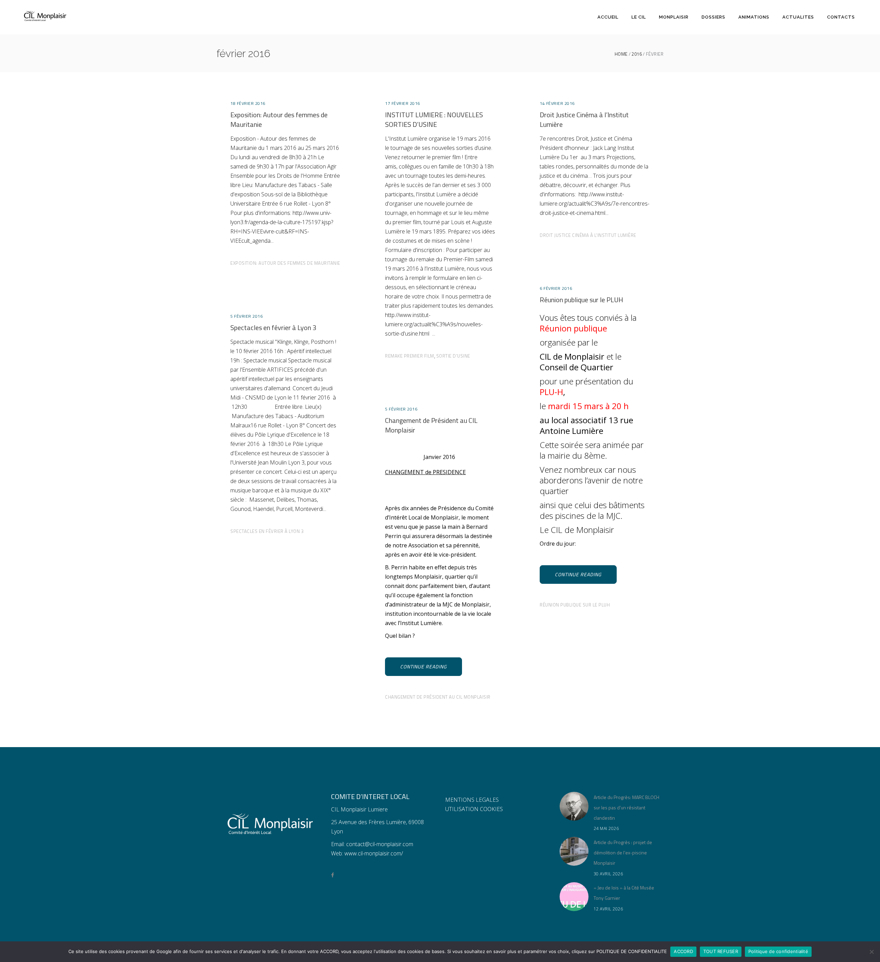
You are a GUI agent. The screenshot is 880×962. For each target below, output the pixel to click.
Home (621, 54)
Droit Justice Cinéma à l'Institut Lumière (588, 235)
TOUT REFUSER (720, 951)
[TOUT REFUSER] (871, 951)
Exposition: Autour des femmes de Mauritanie (279, 119)
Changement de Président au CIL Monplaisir (431, 425)
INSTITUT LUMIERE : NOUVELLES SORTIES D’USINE (434, 119)
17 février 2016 (402, 103)
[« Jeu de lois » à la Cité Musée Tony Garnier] (574, 896)
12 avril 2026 (608, 909)
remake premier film (409, 355)
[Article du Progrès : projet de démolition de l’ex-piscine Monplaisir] (574, 851)
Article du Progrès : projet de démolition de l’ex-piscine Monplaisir (623, 852)
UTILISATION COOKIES (474, 809)
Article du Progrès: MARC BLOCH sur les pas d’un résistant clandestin (626, 807)
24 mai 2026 (606, 828)
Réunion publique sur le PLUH (581, 299)
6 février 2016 (556, 288)
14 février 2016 (557, 103)
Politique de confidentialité (778, 951)
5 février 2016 (246, 316)
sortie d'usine (453, 355)
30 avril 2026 (608, 874)
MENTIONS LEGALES (472, 800)
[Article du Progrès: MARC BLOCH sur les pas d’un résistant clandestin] (574, 806)
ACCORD (683, 951)
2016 (636, 54)
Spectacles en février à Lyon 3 (273, 327)
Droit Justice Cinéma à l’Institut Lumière (584, 119)
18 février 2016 (247, 103)
